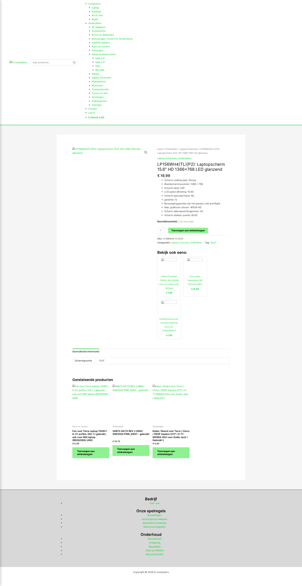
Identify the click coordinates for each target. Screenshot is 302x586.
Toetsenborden (100, 89)
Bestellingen (155, 515)
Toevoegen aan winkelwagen (188, 230)
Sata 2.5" (100, 58)
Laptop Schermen (101, 77)
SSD (97, 65)
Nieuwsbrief (154, 538)
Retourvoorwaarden (154, 526)
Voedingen (98, 97)
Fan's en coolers (101, 46)
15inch (213, 242)
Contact (92, 108)
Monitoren (97, 85)
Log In (91, 112)
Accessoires (98, 30)
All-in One (97, 15)
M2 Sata (99, 69)
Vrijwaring (154, 542)
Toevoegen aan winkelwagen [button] (86, 453)
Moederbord (99, 81)
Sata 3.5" (100, 62)
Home (160, 149)
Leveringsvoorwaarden (154, 519)
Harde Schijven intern (104, 54)
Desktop (96, 11)
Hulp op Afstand (154, 550)
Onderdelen (94, 23)
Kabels (95, 73)
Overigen (97, 104)
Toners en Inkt (100, 93)
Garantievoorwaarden (155, 522)
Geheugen (97, 50)
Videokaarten (99, 101)
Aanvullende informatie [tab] (85, 351)
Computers (94, 3)
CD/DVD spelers (101, 42)
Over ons (155, 503)
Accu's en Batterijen (103, 34)
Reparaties (155, 546)
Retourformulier (155, 554)
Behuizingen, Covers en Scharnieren (112, 38)
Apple (95, 19)
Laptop (95, 7)
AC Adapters (99, 27)
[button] (146, 152)
